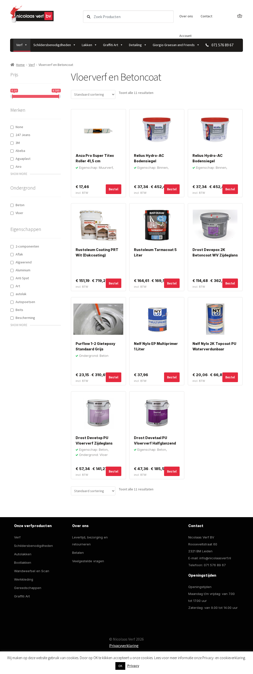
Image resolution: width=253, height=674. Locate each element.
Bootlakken (22, 562)
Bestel (172, 189)
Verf (19, 45)
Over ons (186, 16)
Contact (206, 16)
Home (20, 64)
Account (185, 35)
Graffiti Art (110, 45)
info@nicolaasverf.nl (215, 558)
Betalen (78, 553)
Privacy (133, 665)
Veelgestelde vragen (88, 561)
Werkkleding (23, 579)
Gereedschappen (27, 588)
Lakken (87, 45)
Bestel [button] (113, 189)
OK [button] (120, 666)
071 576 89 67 (215, 565)
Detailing (135, 45)
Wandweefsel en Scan (31, 571)
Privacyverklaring (124, 645)
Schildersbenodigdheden (52, 45)
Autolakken (22, 554)
